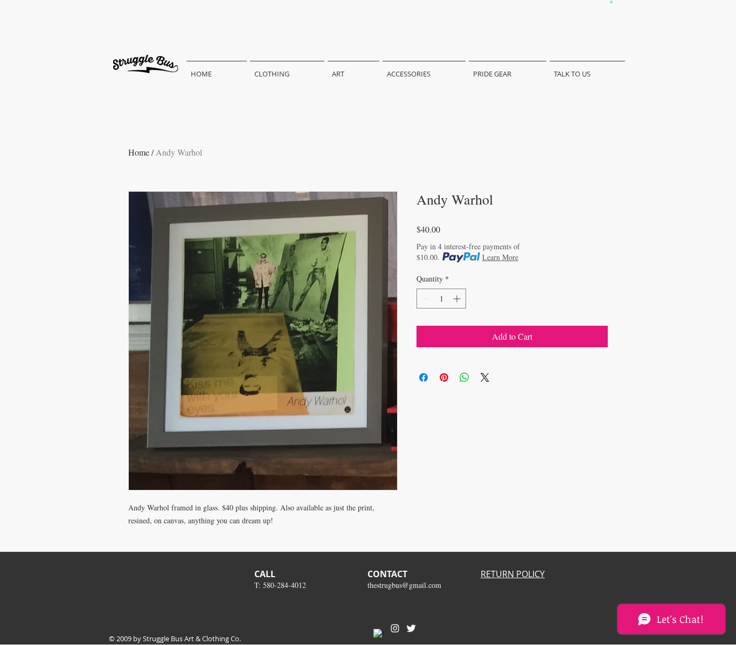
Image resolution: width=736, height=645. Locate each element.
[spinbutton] (441, 298)
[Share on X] (484, 377)
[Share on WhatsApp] (464, 377)
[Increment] (457, 298)
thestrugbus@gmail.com (404, 585)
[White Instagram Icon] (395, 628)
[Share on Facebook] (423, 377)
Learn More (500, 257)
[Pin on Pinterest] (444, 377)
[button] (611, 1)
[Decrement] (425, 298)
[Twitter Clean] (411, 628)
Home (138, 152)
